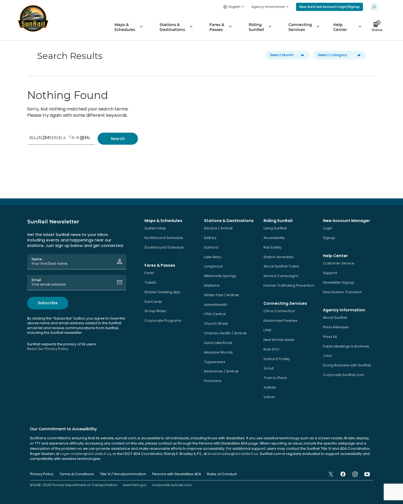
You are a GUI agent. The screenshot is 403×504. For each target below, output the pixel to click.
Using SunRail (275, 228)
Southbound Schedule (164, 247)
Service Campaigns (280, 276)
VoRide (269, 387)
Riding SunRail (256, 27)
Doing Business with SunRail (347, 365)
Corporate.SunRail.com (343, 374)
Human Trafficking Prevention (288, 285)
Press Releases (336, 327)
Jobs (327, 355)
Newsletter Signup (338, 282)
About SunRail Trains (281, 266)
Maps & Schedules (124, 27)
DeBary (210, 237)
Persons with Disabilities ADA (176, 474)
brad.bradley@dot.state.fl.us (233, 453)
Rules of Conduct (222, 474)
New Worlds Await (278, 339)
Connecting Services (300, 27)
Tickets (150, 282)
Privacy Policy (41, 474)
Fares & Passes (216, 27)
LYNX (267, 330)
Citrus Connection (279, 311)
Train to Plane (275, 377)
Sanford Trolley (276, 359)
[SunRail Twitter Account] (331, 474)
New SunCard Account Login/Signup (329, 6)
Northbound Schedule (163, 237)
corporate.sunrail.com (172, 485)
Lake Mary (212, 257)
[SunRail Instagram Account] (355, 474)
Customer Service (338, 263)
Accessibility (274, 237)
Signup (329, 237)
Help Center (340, 27)
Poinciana (213, 380)
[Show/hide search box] (374, 7)
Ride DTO (271, 349)
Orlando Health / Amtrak (225, 333)
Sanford (211, 247)
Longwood (213, 266)
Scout (268, 368)
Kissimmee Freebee (280, 320)
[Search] (118, 139)
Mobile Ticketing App (162, 292)
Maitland (211, 285)
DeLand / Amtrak (218, 228)
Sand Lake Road (218, 342)
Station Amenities (278, 257)
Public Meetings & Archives (346, 346)
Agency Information (268, 6)
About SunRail (335, 317)
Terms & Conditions (76, 474)
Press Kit (330, 336)
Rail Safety (272, 247)
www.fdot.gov (135, 485)
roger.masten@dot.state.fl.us (85, 453)
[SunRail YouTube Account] (367, 474)
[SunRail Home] (33, 18)
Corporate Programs (162, 320)
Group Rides (155, 311)
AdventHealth (215, 304)
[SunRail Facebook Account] (343, 474)
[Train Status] (378, 27)
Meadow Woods (218, 352)
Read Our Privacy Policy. (48, 348)
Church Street (216, 323)
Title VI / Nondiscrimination (123, 474)
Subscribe (48, 303)
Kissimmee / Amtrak (221, 371)
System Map (155, 228)
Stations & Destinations (172, 27)
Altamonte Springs (220, 276)
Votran (269, 397)
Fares (149, 272)
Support (330, 272)
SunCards (153, 301)
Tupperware (214, 362)
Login (327, 228)
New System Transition (342, 292)
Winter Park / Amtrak (221, 295)
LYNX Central (215, 314)
